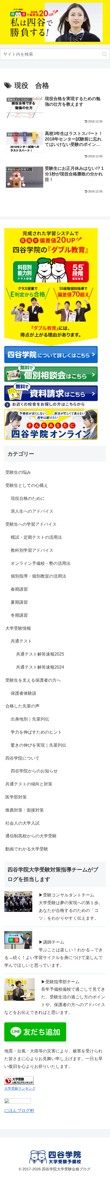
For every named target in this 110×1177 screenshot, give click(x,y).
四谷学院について (22, 758)
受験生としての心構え (26, 485)
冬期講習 (19, 615)
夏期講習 (19, 602)
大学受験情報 (18, 628)
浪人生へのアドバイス (32, 511)
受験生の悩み (18, 472)
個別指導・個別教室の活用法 (38, 576)
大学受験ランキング (20, 1088)
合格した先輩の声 (22, 706)
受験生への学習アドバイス (31, 524)
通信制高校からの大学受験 (31, 836)
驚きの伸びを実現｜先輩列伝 (38, 745)
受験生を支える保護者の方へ (33, 680)
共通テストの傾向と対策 (28, 784)
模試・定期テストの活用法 (36, 537)
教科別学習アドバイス (32, 550)
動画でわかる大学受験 (26, 849)
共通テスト (21, 641)
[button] (104, 54)
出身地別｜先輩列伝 (30, 719)
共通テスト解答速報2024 (40, 667)
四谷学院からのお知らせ (34, 771)
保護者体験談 (23, 693)
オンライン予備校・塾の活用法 (40, 563)
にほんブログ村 (19, 1110)
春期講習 (19, 589)
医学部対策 (16, 797)
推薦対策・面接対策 (24, 810)
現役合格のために (28, 498)
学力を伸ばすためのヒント (36, 732)
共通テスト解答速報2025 (40, 654)
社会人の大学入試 (22, 823)
